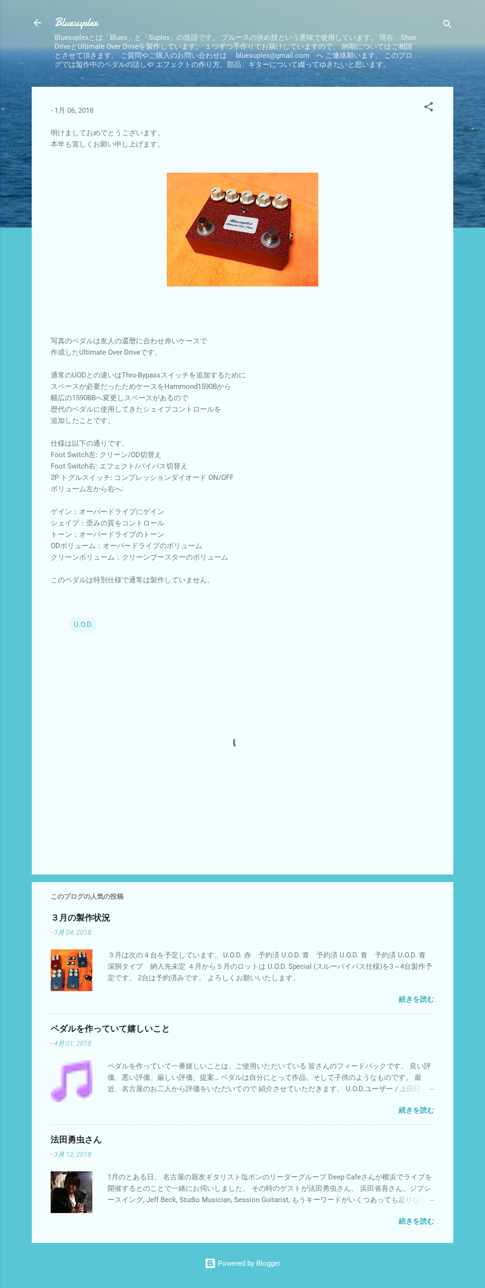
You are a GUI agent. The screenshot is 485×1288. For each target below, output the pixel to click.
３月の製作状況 (80, 918)
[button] (428, 108)
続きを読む (416, 999)
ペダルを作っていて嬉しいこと (110, 1029)
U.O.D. (83, 624)
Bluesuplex (76, 22)
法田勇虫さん (76, 1140)
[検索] (447, 25)
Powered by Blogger (248, 1263)
